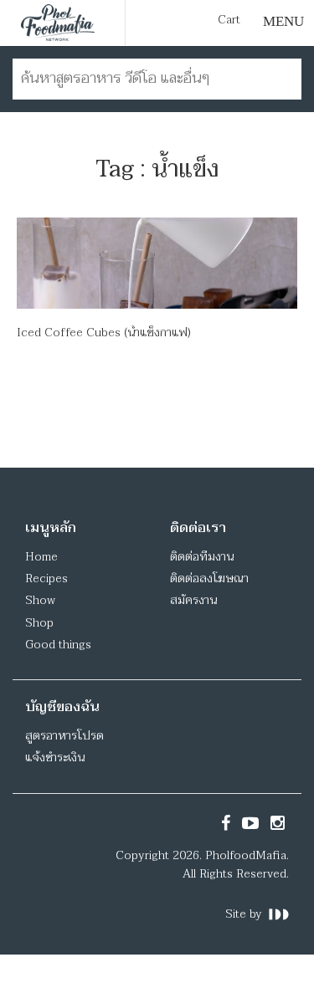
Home (41, 556)
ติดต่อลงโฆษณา (209, 578)
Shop (39, 622)
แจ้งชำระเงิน (55, 757)
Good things (58, 644)
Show (40, 600)
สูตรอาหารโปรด (64, 735)
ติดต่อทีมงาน (202, 556)
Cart (229, 20)
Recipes (46, 578)
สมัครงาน (193, 600)
